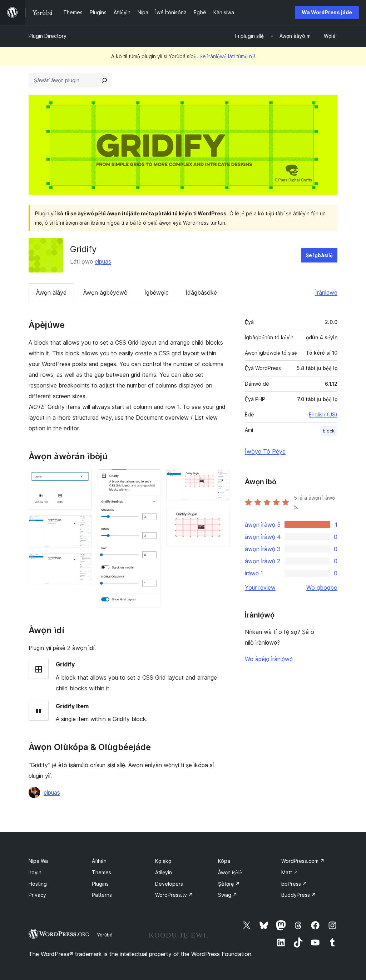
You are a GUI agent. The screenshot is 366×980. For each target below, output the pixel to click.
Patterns (102, 895)
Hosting (38, 884)
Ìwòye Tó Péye (265, 451)
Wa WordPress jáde (327, 12)
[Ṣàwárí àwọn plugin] (104, 80)
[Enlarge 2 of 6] (82, 525)
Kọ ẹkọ (163, 861)
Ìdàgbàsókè (201, 292)
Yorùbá (105, 935)
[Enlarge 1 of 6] (82, 478)
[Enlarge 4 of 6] (150, 478)
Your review (260, 587)
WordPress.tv (174, 895)
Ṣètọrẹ (229, 884)
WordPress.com (303, 861)
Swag (227, 895)
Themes (101, 872)
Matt (289, 872)
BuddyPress (298, 895)
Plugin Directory (47, 36)
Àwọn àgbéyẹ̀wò (105, 292)
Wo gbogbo (321, 587)
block (329, 431)
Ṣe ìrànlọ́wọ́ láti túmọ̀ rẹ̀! (227, 56)
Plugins (100, 884)
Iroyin (35, 872)
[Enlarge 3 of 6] (82, 562)
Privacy (37, 895)
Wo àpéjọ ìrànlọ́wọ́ (269, 658)
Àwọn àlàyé (51, 292)
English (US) (323, 414)
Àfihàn (99, 861)
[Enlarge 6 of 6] (219, 516)
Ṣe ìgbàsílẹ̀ (319, 255)
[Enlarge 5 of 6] (219, 478)
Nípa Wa (38, 861)
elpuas (103, 261)
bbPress (294, 884)
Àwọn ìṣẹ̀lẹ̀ (230, 872)
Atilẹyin (163, 872)
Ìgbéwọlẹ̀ (156, 292)
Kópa (224, 861)
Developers (169, 884)
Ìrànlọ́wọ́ (326, 292)
